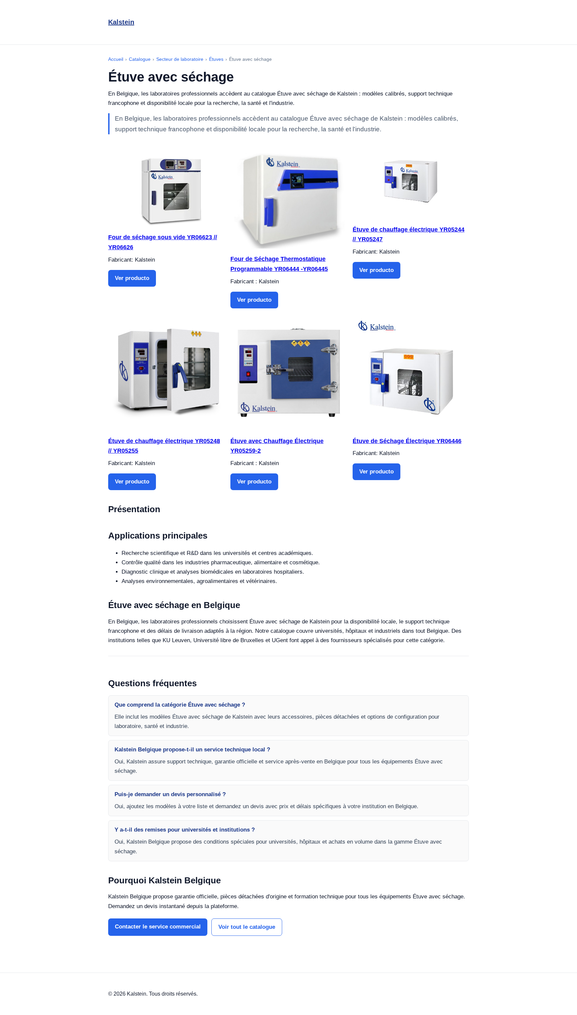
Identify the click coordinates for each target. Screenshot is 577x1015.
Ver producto (132, 278)
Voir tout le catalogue (246, 927)
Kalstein (121, 22)
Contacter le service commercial (158, 926)
